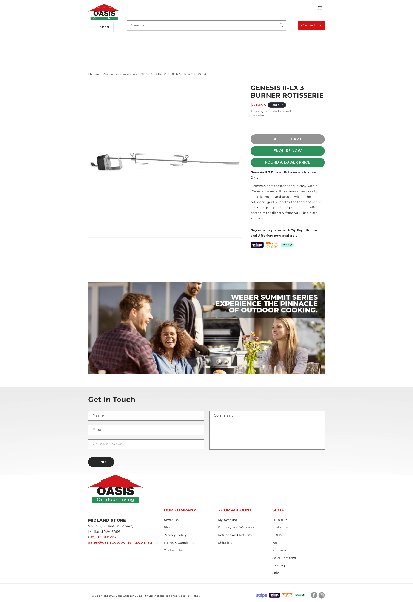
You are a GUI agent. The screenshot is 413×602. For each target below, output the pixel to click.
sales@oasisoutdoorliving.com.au (120, 542)
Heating (278, 565)
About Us (171, 520)
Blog (167, 527)
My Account (227, 520)
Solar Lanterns (284, 558)
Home (93, 74)
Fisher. (195, 595)
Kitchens (279, 550)
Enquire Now (288, 151)
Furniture (280, 520)
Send (101, 462)
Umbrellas (280, 527)
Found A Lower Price (287, 163)
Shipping (257, 111)
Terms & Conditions (179, 543)
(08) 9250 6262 (102, 537)
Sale (275, 573)
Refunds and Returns (235, 535)
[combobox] (206, 25)
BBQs (277, 535)
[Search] (281, 25)
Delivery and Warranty (236, 527)
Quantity (257, 115)
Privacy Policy (175, 535)
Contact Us (311, 25)
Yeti (275, 543)
